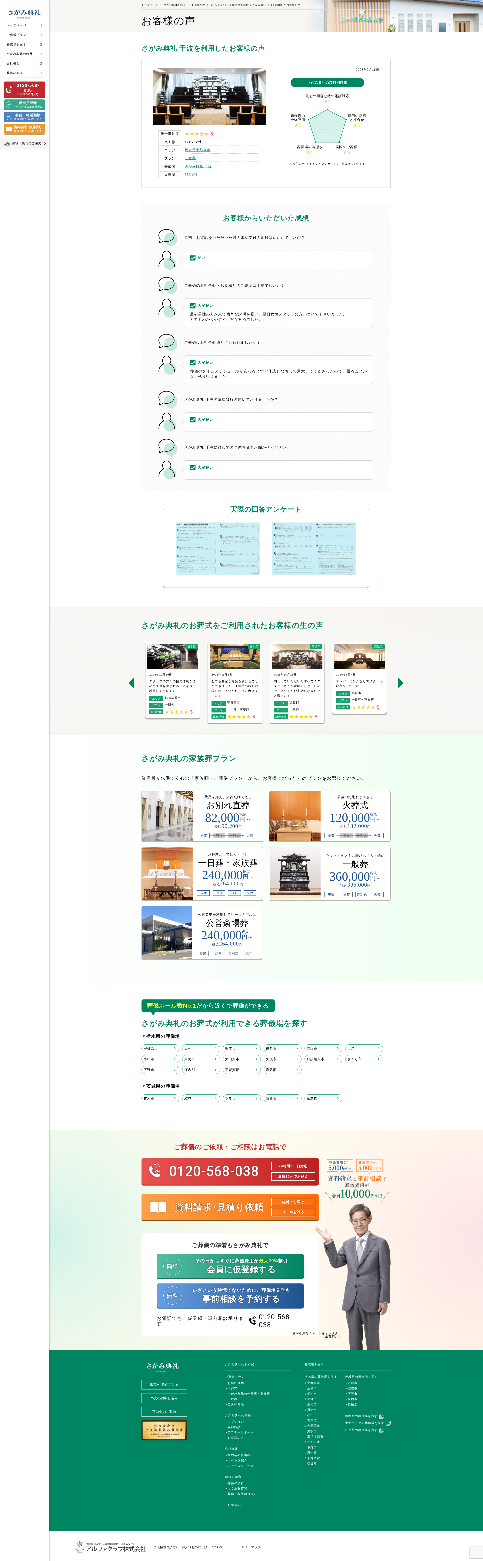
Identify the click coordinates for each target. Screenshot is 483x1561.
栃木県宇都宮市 (197, 150)
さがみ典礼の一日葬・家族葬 (249, 1393)
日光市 (352, 1048)
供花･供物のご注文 (164, 1384)
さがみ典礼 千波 (198, 166)
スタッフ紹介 (237, 1460)
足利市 (189, 1048)
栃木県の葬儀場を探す (321, 1376)
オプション (236, 1421)
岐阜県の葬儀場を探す (361, 1430)
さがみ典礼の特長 (20, 53)
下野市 (149, 1070)
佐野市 (271, 1048)
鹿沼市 (312, 1048)
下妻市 (230, 1098)
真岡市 (189, 1059)
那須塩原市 (316, 1059)
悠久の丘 (192, 174)
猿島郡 (312, 1098)
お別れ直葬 (236, 1383)
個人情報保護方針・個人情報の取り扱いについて (188, 1547)
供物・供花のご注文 (27, 143)
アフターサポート (241, 1432)
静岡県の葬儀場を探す (361, 1416)
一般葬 (190, 158)
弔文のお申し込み (164, 1398)
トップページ (16, 25)
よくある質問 (237, 1488)
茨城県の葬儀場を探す (361, 1376)
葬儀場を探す (16, 44)
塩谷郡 (271, 1070)
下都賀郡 (232, 1070)
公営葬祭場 (236, 1404)
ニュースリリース (241, 1465)
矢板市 (271, 1059)
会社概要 (13, 63)
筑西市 (271, 1098)
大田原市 (232, 1059)
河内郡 (189, 1070)
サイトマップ (251, 1547)
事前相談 (234, 1427)
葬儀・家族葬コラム (242, 1494)
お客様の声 (199, 4)
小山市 (149, 1059)
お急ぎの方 (236, 1504)
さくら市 (354, 1059)
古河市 (149, 1098)
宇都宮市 (151, 1048)
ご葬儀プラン (16, 34)
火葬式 (232, 1388)
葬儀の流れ (236, 1483)
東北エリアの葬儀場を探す (364, 1423)
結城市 (189, 1098)
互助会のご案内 (164, 1412)
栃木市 (230, 1048)
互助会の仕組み (239, 1455)
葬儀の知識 (15, 73)
